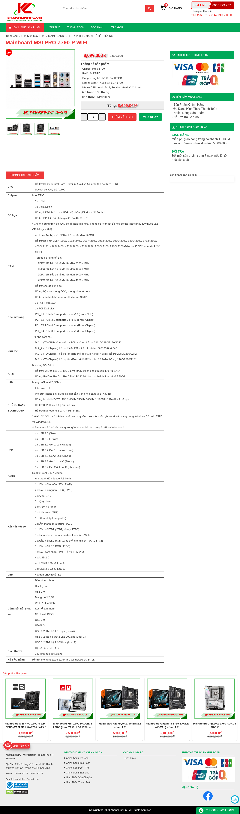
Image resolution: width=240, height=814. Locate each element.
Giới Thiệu (130, 758)
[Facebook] (208, 796)
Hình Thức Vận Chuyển (79, 777)
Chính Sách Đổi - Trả (77, 767)
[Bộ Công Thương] (32, 785)
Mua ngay (150, 117)
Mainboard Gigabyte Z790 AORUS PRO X (214, 725)
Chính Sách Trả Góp (77, 758)
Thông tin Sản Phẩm (24, 175)
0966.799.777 (221, 5)
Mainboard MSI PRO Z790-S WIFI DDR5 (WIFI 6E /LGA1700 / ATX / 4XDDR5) (25, 725)
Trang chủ (12, 35)
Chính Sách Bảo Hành (78, 762)
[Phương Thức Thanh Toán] (208, 769)
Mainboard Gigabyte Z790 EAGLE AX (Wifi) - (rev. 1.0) (167, 725)
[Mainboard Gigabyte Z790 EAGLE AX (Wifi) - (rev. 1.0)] (167, 699)
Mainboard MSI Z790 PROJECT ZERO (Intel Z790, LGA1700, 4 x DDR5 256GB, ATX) (73, 725)
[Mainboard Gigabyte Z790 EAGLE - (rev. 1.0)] (120, 699)
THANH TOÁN (75, 27)
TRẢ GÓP (117, 27)
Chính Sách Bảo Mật (77, 772)
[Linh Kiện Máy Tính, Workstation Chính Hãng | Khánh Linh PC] (24, 21)
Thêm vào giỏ (122, 117)
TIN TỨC (55, 27)
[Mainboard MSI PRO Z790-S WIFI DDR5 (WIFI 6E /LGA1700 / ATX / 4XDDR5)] (25, 699)
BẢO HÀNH (97, 27)
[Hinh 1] (40, 117)
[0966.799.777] (7, 745)
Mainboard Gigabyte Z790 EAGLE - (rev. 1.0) (120, 725)
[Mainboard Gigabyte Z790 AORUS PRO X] (214, 699)
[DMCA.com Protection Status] (17, 793)
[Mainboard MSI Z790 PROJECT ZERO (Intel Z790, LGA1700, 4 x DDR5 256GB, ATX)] (72, 699)
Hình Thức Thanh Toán (78, 782)
